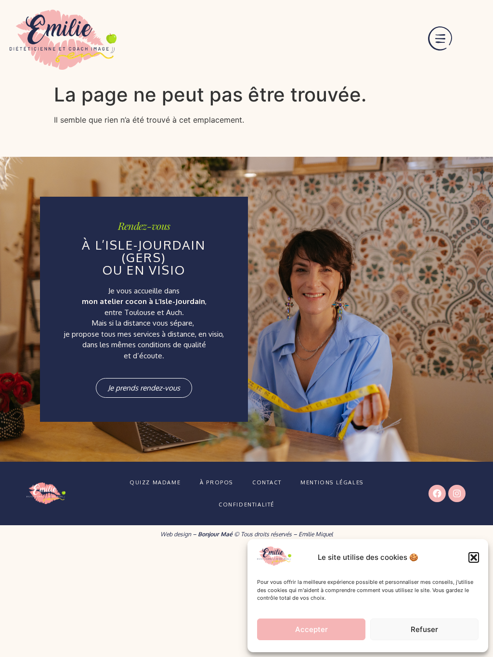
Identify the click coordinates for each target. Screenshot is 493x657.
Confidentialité (246, 504)
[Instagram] (457, 493)
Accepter (311, 629)
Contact (266, 482)
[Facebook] (437, 493)
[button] (474, 557)
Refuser (424, 629)
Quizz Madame (155, 482)
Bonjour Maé (215, 534)
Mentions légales (331, 482)
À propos (216, 482)
